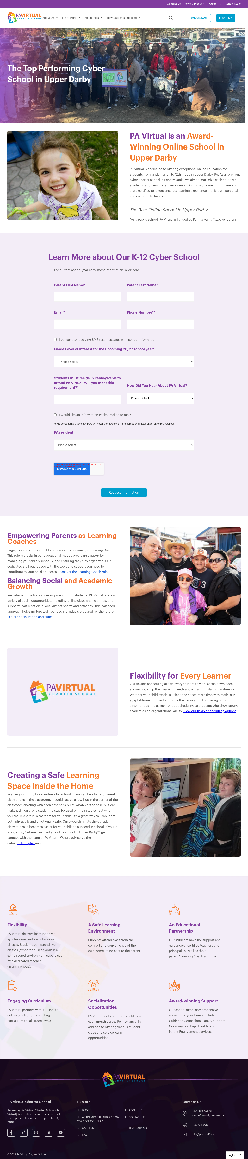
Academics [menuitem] (91, 18)
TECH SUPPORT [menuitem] (139, 1128)
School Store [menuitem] (233, 4)
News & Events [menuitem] (193, 4)
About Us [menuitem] (48, 18)
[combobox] (235, 1155)
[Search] (170, 18)
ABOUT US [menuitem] (135, 1110)
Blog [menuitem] (85, 1110)
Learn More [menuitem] (69, 18)
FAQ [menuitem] (84, 1135)
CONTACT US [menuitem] (137, 1117)
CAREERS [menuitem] (88, 1128)
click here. (132, 270)
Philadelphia (26, 843)
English (232, 1155)
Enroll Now (225, 18)
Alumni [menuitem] (213, 4)
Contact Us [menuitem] (174, 4)
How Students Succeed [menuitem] (122, 18)
